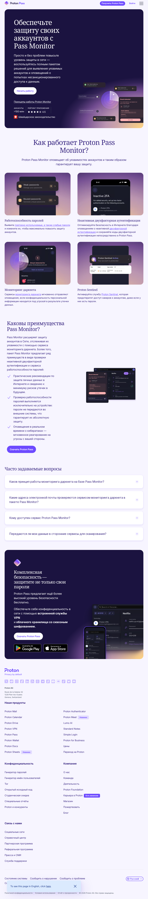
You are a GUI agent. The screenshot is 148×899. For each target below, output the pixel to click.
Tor (6, 783)
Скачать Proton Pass (21, 449)
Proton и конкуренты (16, 807)
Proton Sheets (12, 751)
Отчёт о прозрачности (67, 893)
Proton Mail (11, 711)
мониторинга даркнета (28, 294)
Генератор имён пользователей (22, 778)
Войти (132, 3)
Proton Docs (11, 746)
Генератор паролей (15, 772)
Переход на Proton (73, 751)
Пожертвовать (71, 807)
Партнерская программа (19, 843)
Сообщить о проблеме (72, 878)
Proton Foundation (73, 789)
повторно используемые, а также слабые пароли (42, 225)
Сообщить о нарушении (43, 878)
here (48, 886)
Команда (68, 778)
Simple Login (70, 734)
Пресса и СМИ (13, 855)
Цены (66, 746)
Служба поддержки (16, 860)
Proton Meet (70, 717)
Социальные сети (14, 831)
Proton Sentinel (109, 294)
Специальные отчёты (17, 801)
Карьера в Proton (73, 795)
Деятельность (71, 783)
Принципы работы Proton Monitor (32, 101)
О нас (66, 772)
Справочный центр (15, 837)
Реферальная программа (19, 849)
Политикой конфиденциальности (19, 893)
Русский (134, 879)
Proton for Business (74, 740)
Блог (66, 812)
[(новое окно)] (6, 681)
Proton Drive (11, 722)
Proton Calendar (13, 717)
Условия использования (45, 893)
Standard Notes (71, 728)
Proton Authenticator (74, 711)
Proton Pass (11, 734)
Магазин (68, 801)
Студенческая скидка (17, 795)
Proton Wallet (12, 740)
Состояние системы (16, 878)
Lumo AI (67, 722)
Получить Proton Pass (112, 3)
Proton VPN (11, 728)
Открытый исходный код (18, 789)
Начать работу (25, 90)
